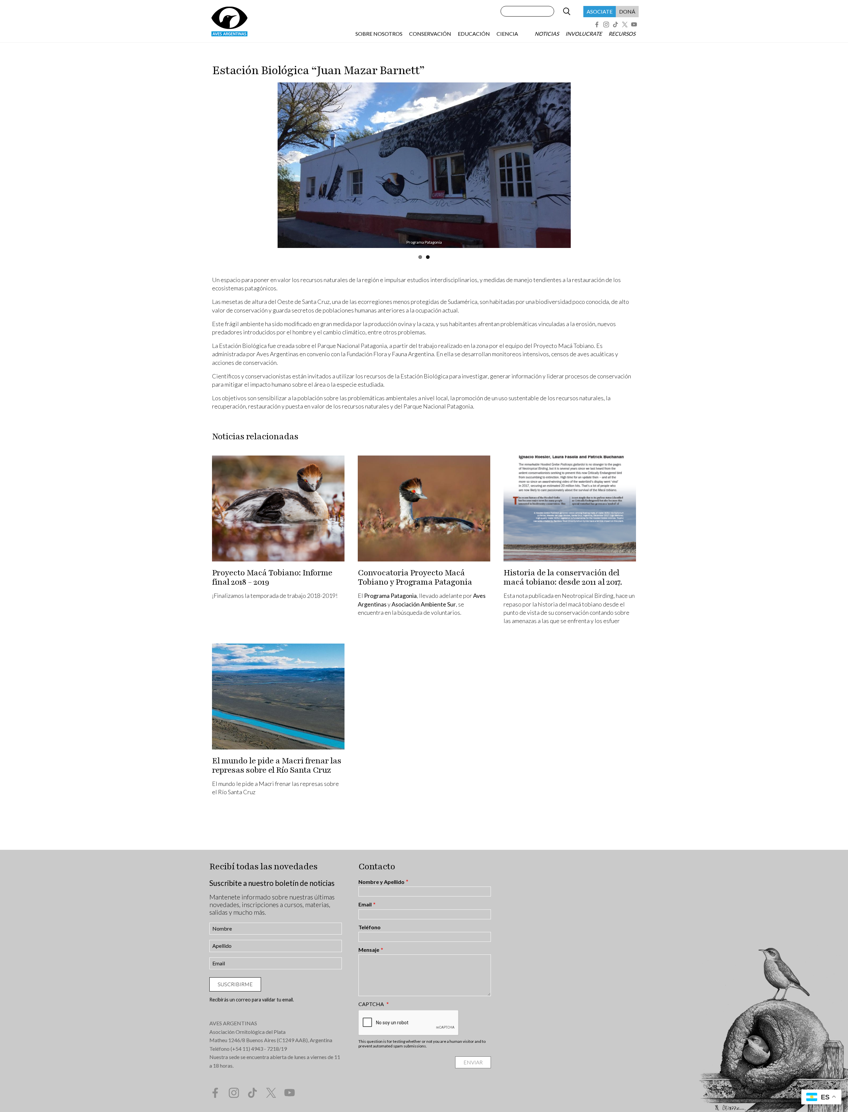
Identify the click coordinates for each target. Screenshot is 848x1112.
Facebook (597, 24)
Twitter (625, 24)
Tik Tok (615, 24)
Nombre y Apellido (381, 882)
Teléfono (369, 927)
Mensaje (368, 950)
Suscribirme (235, 984)
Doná (627, 11)
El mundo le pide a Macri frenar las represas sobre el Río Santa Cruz (276, 765)
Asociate (599, 11)
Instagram (606, 24)
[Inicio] (229, 21)
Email (365, 904)
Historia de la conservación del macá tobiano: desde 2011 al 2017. (563, 577)
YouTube (634, 24)
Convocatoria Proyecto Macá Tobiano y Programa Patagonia (415, 577)
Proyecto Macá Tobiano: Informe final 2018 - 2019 (272, 577)
